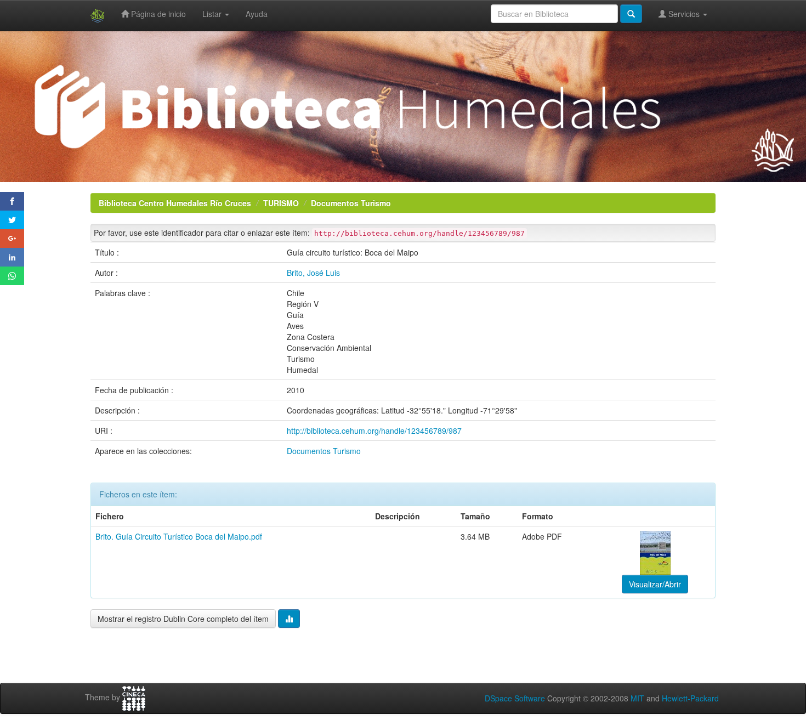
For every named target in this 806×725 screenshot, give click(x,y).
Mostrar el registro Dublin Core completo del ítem (183, 618)
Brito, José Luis (313, 272)
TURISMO (281, 202)
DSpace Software (515, 698)
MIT (637, 698)
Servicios (684, 13)
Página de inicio (157, 13)
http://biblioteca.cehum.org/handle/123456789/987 (374, 430)
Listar (213, 13)
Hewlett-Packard (690, 698)
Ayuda (257, 13)
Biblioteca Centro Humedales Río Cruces (175, 202)
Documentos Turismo (351, 202)
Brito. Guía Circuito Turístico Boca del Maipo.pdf (178, 536)
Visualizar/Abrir (655, 584)
